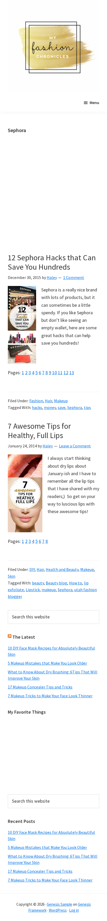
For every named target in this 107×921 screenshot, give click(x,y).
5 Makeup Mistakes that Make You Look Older (47, 663)
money (50, 407)
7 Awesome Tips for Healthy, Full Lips (39, 430)
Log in (74, 910)
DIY (32, 569)
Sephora (74, 407)
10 (54, 373)
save (61, 407)
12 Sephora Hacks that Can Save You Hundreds (52, 262)
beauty (38, 582)
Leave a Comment (75, 445)
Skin (11, 576)
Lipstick (33, 589)
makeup (49, 589)
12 (66, 373)
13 (71, 373)
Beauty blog (56, 582)
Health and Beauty (62, 569)
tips (87, 407)
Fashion (36, 400)
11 (60, 373)
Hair (48, 400)
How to (75, 582)
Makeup (61, 400)
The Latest (23, 637)
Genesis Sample (59, 904)
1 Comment (73, 277)
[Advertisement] (53, 197)
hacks (37, 407)
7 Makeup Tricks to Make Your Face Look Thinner (50, 695)
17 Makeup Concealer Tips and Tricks (40, 687)
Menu (94, 102)
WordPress (58, 910)
